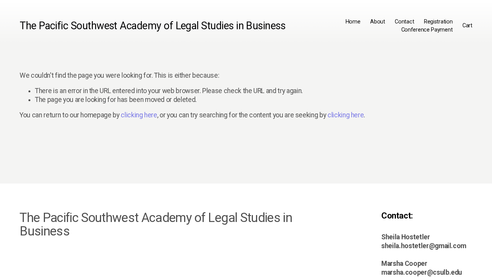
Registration (438, 21)
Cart (467, 25)
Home (353, 21)
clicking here (139, 115)
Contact (404, 21)
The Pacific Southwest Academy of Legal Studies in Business (152, 26)
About (377, 21)
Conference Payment (427, 30)
